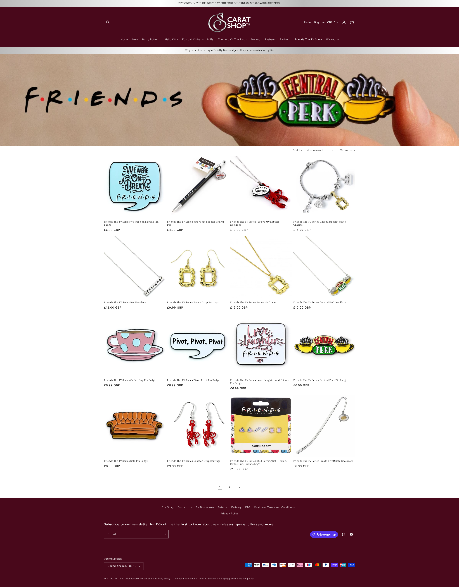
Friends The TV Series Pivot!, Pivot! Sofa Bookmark (323, 461)
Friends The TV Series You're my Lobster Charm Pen (195, 223)
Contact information (184, 578)
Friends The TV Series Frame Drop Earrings (193, 302)
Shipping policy (227, 578)
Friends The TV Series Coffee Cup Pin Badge (130, 380)
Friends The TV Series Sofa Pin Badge (126, 461)
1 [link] (220, 487)
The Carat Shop (121, 579)
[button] (108, 22)
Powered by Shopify (141, 579)
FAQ (247, 507)
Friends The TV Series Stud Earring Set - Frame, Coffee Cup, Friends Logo (258, 463)
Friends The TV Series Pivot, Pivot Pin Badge (193, 380)
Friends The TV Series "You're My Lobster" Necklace (255, 223)
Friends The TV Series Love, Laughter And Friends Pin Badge (260, 382)
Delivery (236, 507)
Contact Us (185, 507)
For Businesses (204, 507)
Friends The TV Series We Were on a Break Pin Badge (131, 223)
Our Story (168, 507)
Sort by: (298, 150)
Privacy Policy (229, 513)
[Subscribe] (164, 534)
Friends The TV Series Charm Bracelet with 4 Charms (319, 223)
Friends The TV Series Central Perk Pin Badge (320, 380)
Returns (223, 507)
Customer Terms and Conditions (274, 507)
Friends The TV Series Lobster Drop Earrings (194, 461)
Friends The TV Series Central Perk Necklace (319, 302)
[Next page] (239, 487)
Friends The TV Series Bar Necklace (125, 302)
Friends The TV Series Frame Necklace (253, 302)
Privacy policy (162, 578)
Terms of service (207, 578)
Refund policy (246, 578)
